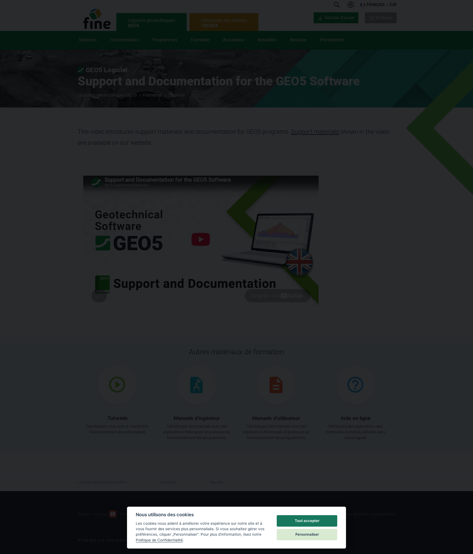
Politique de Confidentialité (159, 540)
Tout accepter (307, 520)
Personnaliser (307, 534)
